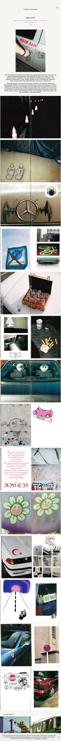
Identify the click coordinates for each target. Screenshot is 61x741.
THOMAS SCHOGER (30, 9)
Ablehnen (44, 738)
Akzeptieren (37, 738)
